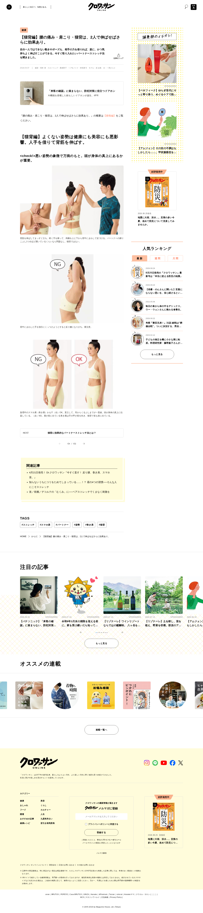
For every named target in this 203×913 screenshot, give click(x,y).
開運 (22, 814)
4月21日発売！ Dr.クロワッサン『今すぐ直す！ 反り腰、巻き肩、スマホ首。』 (69, 475)
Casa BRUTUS (76, 894)
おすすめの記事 (27, 819)
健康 (24, 30)
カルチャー (46, 810)
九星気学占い (47, 819)
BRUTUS (55, 894)
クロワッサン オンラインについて (33, 865)
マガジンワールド (93, 897)
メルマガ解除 (101, 853)
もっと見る (157, 354)
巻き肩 (89, 525)
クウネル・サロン (143, 894)
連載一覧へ (101, 730)
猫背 (102, 525)
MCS (82, 897)
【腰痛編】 (109, 115)
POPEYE (64, 894)
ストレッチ (28, 525)
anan (47, 894)
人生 (43, 814)
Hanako (94, 894)
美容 (43, 801)
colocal (119, 894)
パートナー (62, 525)
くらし (44, 805)
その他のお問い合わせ (85, 865)
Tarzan (112, 894)
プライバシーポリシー (111, 840)
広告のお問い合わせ (67, 865)
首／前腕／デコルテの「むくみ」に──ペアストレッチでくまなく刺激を (69, 491)
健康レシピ (25, 823)
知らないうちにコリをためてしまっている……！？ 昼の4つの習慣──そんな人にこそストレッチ (73, 484)
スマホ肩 (45, 525)
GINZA (86, 894)
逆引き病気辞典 (48, 823)
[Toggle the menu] (9, 7)
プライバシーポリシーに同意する (103, 824)
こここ (153, 894)
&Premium (103, 894)
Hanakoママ (129, 894)
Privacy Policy (116, 897)
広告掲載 (104, 897)
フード (23, 810)
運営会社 (53, 865)
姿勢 (77, 525)
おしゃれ (24, 805)
